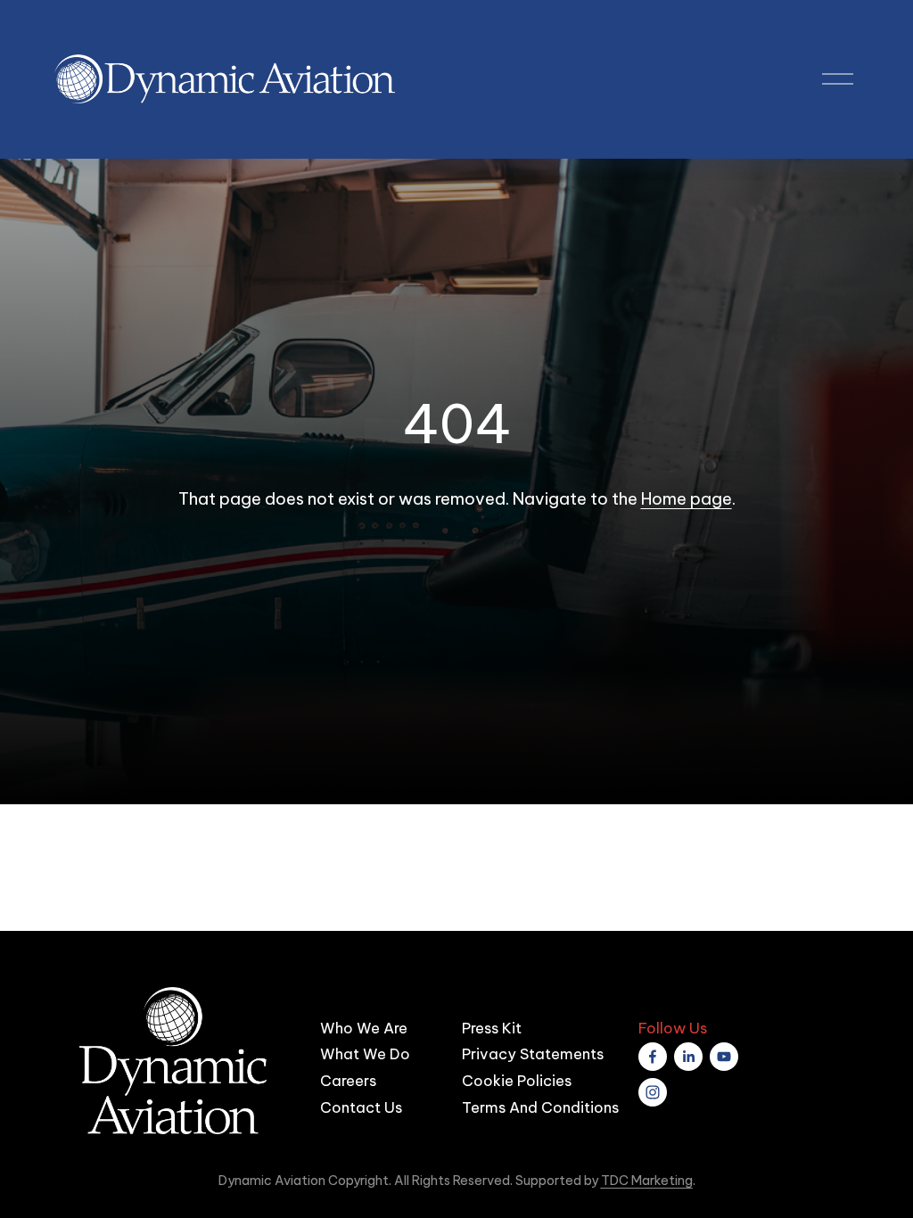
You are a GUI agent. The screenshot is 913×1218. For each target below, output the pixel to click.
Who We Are (363, 1027)
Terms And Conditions (540, 1107)
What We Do (365, 1053)
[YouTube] (724, 1056)
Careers (348, 1080)
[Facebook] (652, 1056)
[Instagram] (652, 1092)
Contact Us (361, 1107)
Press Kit (492, 1027)
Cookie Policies (517, 1080)
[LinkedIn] (688, 1056)
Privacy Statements (533, 1053)
